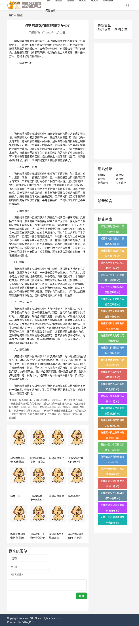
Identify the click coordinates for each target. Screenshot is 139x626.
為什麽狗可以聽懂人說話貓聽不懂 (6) (112, 301)
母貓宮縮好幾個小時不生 (75, 459)
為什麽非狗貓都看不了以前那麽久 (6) (112, 374)
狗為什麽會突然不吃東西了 (28, 410)
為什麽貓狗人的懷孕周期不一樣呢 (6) (112, 495)
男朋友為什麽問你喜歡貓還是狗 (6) (112, 362)
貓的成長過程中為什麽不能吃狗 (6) (112, 228)
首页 (11, 15)
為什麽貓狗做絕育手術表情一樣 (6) (112, 483)
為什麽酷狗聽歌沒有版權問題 (26, 403)
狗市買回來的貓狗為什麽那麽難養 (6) (112, 289)
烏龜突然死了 (56, 458)
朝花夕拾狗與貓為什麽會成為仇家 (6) (112, 241)
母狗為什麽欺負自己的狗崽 (42, 414)
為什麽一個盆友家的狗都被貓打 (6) (112, 434)
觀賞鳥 (101, 179)
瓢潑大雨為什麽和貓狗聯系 (57, 403)
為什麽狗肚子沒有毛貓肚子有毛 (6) (112, 325)
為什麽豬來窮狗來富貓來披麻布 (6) (112, 507)
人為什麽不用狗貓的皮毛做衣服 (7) (112, 519)
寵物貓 (101, 175)
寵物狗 (20, 15)
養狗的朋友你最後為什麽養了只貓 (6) (112, 447)
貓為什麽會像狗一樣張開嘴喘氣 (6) (112, 471)
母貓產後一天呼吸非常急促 (37, 535)
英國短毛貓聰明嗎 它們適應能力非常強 (76, 537)
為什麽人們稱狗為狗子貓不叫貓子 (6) (112, 350)
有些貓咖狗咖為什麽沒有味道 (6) (112, 459)
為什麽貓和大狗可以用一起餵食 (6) (112, 338)
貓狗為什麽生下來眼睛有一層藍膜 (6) (112, 277)
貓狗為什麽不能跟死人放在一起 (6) (112, 265)
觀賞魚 (120, 179)
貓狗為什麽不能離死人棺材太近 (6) (112, 398)
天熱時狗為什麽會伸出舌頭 (58, 410)
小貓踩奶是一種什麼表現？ (37, 497)
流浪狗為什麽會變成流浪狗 (42, 407)
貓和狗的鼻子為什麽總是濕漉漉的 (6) (112, 410)
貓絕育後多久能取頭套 (56, 535)
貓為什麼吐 (16, 496)
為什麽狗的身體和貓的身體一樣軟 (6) (112, 313)
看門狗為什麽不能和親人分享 (67, 400)
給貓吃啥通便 (56, 496)
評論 (81, 596)
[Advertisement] (47, 100)
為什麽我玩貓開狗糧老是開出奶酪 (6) (112, 422)
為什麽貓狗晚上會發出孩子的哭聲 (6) (112, 253)
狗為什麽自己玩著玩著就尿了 (34, 400)
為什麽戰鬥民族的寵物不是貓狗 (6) (112, 386)
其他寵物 (50, 10)
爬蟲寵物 (103, 182)
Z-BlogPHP (28, 622)
